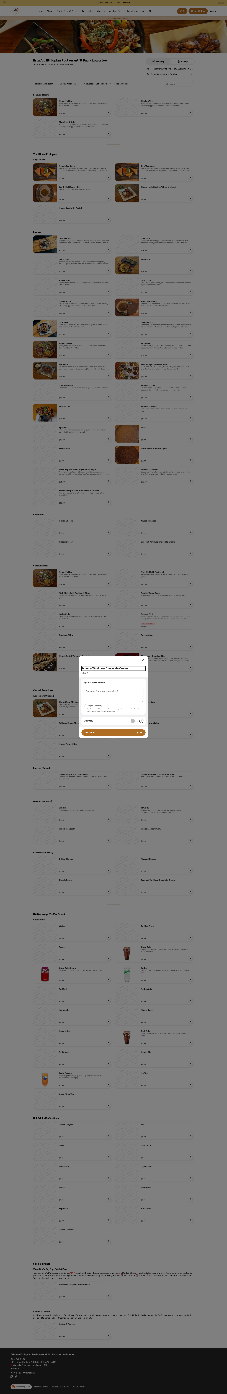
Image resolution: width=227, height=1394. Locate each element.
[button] (113, 732)
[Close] (143, 660)
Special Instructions (94, 682)
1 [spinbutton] (137, 720)
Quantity (88, 720)
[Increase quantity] (141, 721)
